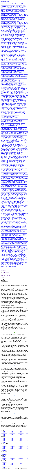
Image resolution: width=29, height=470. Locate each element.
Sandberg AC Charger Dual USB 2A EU (13, 100)
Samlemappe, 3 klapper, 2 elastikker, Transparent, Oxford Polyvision (14, 44)
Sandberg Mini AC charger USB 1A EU (11, 211)
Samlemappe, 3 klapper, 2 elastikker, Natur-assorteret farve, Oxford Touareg (13, 25)
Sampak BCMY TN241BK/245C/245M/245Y (11, 81)
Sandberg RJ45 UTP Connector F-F (12, 255)
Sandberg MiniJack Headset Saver (12, 218)
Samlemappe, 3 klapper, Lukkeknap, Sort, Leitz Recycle (13, 47)
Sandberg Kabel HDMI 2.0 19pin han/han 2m (13, 199)
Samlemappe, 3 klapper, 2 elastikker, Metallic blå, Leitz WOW (13, 13)
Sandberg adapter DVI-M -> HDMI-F (13, 121)
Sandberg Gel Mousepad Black (10, 172)
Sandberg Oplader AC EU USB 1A (13, 234)
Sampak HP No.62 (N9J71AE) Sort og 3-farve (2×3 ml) (12, 82)
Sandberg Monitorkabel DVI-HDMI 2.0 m (11, 222)
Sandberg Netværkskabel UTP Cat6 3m (11, 231)
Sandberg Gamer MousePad (10, 170)
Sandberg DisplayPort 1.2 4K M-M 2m (13, 159)
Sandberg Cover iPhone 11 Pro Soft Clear (14, 157)
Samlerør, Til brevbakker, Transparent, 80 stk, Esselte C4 (13, 64)
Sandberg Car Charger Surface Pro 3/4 (12, 146)
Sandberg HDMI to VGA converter (12, 189)
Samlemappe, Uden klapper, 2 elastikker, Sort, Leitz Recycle (13, 60)
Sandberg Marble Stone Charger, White (11, 205)
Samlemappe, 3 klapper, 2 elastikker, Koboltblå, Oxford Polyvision (12, 8)
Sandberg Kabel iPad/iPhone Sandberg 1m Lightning (13, 200)
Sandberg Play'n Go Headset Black (10, 242)
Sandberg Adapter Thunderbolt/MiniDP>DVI (9, 126)
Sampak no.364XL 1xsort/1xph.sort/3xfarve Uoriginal (11, 86)
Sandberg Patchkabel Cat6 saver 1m (11, 239)
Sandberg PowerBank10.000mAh (11, 251)
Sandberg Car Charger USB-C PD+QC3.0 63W (14, 147)
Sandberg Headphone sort (12, 192)
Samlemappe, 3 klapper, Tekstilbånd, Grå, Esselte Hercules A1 (14, 49)
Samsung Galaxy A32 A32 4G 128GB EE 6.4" (14, 89)
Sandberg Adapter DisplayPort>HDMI (9, 118)
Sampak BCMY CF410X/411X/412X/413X (7, 80)
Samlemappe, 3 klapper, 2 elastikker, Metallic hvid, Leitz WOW (13, 17)
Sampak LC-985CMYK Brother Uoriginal (12, 84)
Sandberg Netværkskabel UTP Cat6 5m (13, 232)
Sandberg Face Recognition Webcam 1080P (12, 166)
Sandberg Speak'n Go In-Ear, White (11, 264)
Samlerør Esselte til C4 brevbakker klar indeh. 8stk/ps (13, 61)
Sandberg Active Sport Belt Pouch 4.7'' (14, 106)
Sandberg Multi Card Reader (15, 225)
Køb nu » (8, 275)
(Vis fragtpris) (5, 272)
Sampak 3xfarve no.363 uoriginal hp (13, 76)
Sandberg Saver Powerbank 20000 (12, 259)
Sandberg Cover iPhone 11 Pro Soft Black (13, 156)
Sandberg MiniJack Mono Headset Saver (13, 219)
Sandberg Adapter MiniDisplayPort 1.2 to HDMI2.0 (11, 122)
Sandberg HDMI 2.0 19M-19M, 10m (11, 178)
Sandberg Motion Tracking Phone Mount (13, 223)
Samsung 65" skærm (18, 88)
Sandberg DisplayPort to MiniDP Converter (12, 162)
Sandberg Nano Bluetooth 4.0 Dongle (11, 227)
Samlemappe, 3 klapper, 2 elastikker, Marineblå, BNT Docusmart (12, 11)
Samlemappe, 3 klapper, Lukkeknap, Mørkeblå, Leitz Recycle (14, 45)
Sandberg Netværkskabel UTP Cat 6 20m (13, 228)
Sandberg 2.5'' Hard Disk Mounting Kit (11, 95)
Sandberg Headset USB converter (11, 194)
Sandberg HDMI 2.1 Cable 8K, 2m (10, 186)
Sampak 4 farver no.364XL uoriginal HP (14, 77)
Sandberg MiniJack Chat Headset (13, 215)
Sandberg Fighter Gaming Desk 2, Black (14, 167)
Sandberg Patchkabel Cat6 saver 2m (12, 240)
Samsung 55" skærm (8, 88)
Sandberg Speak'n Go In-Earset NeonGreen (13, 265)
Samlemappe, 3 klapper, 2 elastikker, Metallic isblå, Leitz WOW (13, 19)
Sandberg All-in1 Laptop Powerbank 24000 (14, 130)
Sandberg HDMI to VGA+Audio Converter (13, 190)
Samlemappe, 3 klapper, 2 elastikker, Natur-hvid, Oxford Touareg (13, 28)
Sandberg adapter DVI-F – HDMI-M (12, 120)
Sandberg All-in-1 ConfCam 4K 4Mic (13, 129)
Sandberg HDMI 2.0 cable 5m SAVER (13, 184)
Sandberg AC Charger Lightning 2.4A (14, 101)
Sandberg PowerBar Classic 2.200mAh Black (12, 252)
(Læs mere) (3, 270)
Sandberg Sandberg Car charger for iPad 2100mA (13, 256)
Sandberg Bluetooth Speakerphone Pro (12, 139)
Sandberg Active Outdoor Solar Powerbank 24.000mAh (14, 105)
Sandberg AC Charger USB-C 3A (14, 103)
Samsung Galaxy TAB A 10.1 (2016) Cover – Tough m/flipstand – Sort (13, 91)
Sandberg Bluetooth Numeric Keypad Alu (13, 135)
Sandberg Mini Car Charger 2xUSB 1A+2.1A (14, 212)
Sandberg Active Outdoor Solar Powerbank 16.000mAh (13, 103)
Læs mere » (3, 275)
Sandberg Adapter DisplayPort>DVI (8, 117)
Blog (11, 468)
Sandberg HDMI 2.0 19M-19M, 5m (10, 181)
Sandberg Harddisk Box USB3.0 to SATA (14, 174)
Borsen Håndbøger (5, 1)
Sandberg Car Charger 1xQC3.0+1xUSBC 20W (10, 142)
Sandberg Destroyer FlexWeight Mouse (12, 158)
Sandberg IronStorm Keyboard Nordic (12, 198)
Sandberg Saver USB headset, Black (12, 262)
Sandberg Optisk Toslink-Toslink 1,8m (13, 235)
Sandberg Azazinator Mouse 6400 (13, 132)
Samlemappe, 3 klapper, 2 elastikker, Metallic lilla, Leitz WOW (13, 21)
